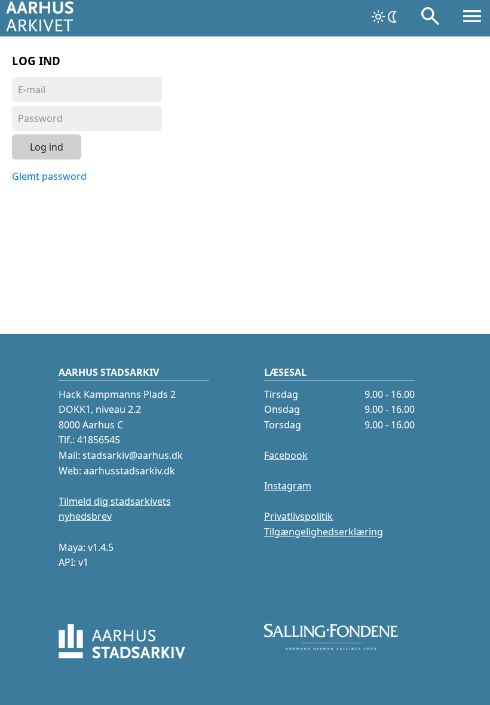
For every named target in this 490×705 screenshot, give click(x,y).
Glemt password (49, 176)
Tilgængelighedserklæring (323, 531)
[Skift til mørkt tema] (385, 17)
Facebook (286, 455)
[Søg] (430, 18)
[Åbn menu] (472, 18)
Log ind (46, 147)
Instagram (287, 485)
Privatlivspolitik (298, 516)
